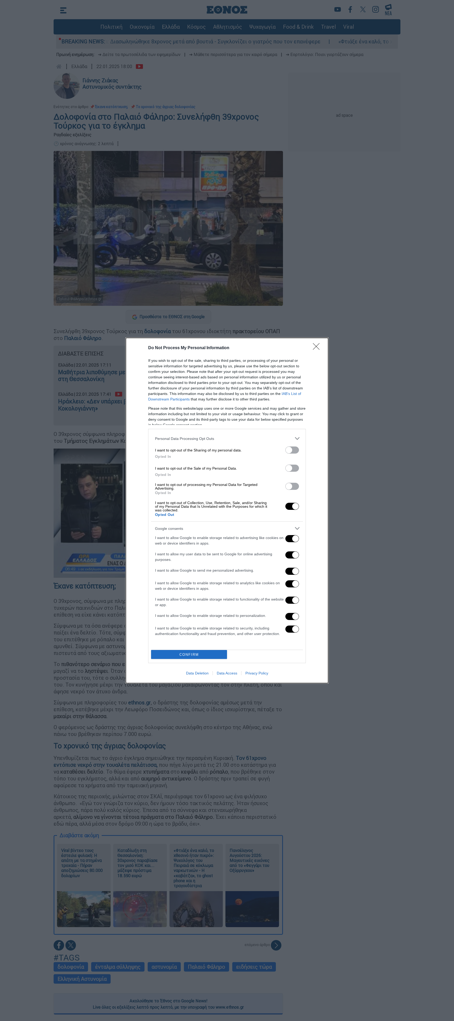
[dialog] (227, 510)
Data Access (227, 673)
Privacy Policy (256, 673)
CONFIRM (189, 655)
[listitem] (227, 438)
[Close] (318, 348)
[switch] (292, 450)
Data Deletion (197, 673)
